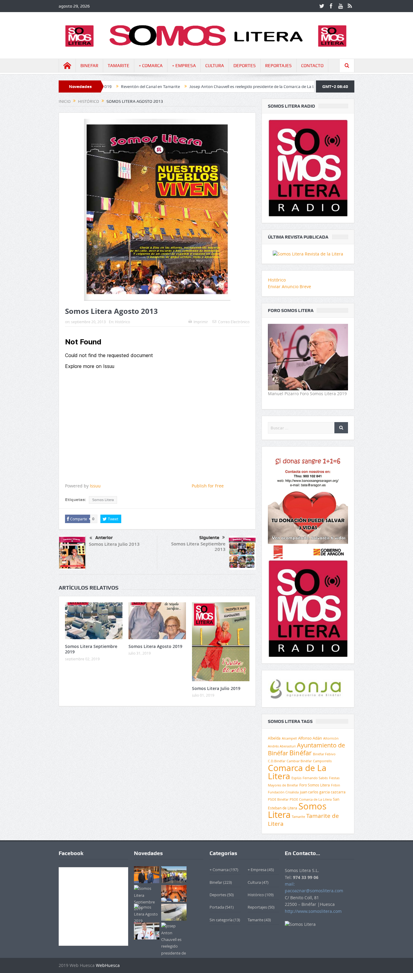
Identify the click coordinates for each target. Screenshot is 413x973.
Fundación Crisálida (283, 792)
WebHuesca (108, 965)
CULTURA (214, 65)
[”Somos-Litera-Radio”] (308, 168)
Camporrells (322, 761)
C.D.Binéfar (276, 761)
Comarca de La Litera (297, 772)
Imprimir (200, 321)
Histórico (122, 321)
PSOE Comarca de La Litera (311, 799)
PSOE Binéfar (278, 799)
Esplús (296, 778)
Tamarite (298, 817)
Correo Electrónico (233, 321)
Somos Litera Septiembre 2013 (198, 546)
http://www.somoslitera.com (313, 911)
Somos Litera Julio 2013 (114, 544)
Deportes (218, 894)
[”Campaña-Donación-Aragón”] (308, 506)
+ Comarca (219, 869)
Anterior (104, 537)
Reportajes (257, 907)
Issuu (95, 486)
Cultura (254, 882)
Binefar (216, 882)
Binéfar (300, 752)
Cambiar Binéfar (299, 761)
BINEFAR (89, 65)
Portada (217, 907)
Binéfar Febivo (324, 754)
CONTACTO (312, 65)
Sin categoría (221, 920)
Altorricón (331, 738)
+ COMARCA (151, 65)
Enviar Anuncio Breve (289, 286)
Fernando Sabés (315, 778)
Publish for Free (208, 486)
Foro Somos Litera (314, 785)
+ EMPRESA (184, 65)
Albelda (274, 738)
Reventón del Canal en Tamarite (114, 86)
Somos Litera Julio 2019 (216, 688)
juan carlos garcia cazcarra (323, 792)
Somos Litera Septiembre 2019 (91, 649)
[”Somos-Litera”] (308, 253)
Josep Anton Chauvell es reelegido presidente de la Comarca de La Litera (220, 86)
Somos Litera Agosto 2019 (155, 646)
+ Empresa (257, 869)
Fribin (335, 785)
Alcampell (289, 738)
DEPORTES (244, 65)
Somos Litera (103, 500)
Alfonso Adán (310, 738)
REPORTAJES (278, 65)
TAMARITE (118, 65)
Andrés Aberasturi (282, 746)
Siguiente (209, 537)
